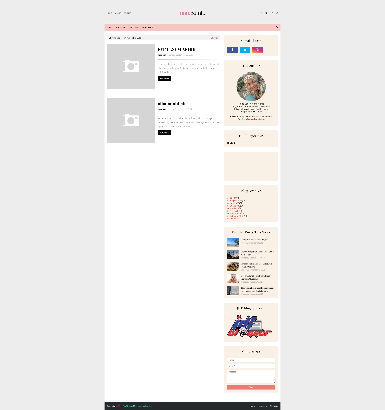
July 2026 (234, 203)
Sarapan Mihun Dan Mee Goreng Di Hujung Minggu (256, 265)
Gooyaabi (148, 406)
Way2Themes (128, 406)
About (118, 13)
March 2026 (235, 213)
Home (110, 13)
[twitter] (266, 13)
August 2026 (236, 200)
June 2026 (235, 205)
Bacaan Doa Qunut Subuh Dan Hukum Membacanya (257, 253)
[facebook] (261, 13)
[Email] (269, 50)
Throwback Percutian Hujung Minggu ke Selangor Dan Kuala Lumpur (257, 289)
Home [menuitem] (109, 27)
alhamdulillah (171, 103)
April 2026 (235, 211)
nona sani (162, 55)
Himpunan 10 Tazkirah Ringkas (254, 239)
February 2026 (237, 216)
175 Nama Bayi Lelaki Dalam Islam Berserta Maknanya (255, 277)
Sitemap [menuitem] (134, 27)
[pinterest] (276, 13)
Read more (164, 78)
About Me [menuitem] (120, 27)
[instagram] (272, 13)
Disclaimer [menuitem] (147, 27)
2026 (232, 198)
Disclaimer (274, 406)
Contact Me (263, 406)
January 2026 (236, 218)
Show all (214, 38)
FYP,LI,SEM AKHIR (177, 49)
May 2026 (234, 208)
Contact (127, 13)
